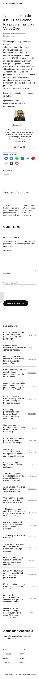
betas (13, 192)
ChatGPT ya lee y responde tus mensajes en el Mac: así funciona (14, 347)
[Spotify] (24, 147)
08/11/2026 (32, 414)
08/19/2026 (32, 373)
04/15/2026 (32, 512)
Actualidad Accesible (12, 3)
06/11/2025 (32, 613)
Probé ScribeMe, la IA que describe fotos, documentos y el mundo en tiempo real (14, 373)
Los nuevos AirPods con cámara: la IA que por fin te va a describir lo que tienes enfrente (13, 360)
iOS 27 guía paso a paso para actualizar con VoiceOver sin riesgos (13, 440)
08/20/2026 (32, 360)
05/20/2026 (32, 465)
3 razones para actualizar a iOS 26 (14, 536)
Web (4, 292)
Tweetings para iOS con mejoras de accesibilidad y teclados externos (29, 210)
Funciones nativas (9, 36)
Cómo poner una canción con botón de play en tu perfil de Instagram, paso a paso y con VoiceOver (14, 386)
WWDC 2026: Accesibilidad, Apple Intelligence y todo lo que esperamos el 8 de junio (13, 452)
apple (6, 192)
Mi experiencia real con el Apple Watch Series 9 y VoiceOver (14, 586)
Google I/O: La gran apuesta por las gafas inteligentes (12, 465)
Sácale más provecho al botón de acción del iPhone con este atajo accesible (13, 547)
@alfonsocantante (11, 101)
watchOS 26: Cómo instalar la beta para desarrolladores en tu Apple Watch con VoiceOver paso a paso (13, 612)
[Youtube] (21, 147)
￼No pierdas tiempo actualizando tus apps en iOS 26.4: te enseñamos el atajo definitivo (14, 512)
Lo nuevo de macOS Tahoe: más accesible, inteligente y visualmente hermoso (13, 598)
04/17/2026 (32, 489)
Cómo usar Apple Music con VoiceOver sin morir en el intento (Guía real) (13, 500)
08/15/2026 (32, 386)
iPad (19, 192)
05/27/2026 (32, 452)
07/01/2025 (32, 598)
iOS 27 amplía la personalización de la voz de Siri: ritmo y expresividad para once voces (11, 413)
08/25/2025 (32, 547)
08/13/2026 (32, 399)
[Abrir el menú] (34, 3)
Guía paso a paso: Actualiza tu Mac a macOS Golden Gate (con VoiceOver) (14, 428)
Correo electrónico (10, 283)
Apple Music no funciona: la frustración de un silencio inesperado (14, 489)
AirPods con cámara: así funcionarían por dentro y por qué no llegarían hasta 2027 (13, 335)
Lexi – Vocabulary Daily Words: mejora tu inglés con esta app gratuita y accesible (13, 560)
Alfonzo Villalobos (17, 33)
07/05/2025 (32, 586)
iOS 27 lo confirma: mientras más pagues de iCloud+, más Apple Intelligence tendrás (13, 399)
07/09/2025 (32, 561)
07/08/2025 (32, 574)
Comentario (7, 250)
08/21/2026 (32, 348)
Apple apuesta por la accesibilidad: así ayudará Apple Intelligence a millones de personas (14, 477)
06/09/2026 (32, 440)
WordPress (32, 674)
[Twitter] (15, 147)
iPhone (27, 192)
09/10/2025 (32, 536)
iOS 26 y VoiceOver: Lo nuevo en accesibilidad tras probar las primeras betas (13, 574)
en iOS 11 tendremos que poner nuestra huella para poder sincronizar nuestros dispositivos (11, 210)
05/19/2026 (32, 477)
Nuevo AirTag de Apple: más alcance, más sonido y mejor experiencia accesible (14, 525)
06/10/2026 (32, 428)
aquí (14, 106)
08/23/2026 (32, 335)
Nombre (6, 274)
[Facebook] (18, 147)
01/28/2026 (32, 525)
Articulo (6, 66)
